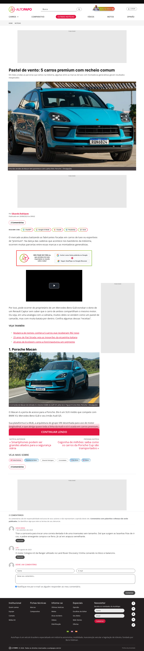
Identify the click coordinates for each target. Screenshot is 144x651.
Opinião (76, 607)
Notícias (18, 23)
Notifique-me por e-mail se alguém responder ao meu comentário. (49, 586)
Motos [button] (110, 17)
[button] (79, 9)
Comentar (129, 593)
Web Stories (77, 620)
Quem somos (14, 607)
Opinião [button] (130, 17)
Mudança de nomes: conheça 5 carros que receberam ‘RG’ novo (46, 332)
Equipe (11, 611)
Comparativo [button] (38, 17)
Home (11, 23)
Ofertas (76, 624)
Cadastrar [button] (100, 621)
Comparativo (35, 611)
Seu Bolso (75, 460)
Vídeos (86, 460)
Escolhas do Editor (31, 460)
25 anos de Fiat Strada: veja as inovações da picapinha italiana (45, 337)
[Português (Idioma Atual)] (68, 631)
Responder (20, 540)
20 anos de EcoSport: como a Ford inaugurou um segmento (44, 341)
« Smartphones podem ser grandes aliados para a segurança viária (30, 445)
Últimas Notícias (58, 607)
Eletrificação (56, 624)
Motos (54, 611)
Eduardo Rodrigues (20, 213)
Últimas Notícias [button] (66, 17)
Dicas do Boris (57, 616)
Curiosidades (62, 460)
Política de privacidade (128, 648)
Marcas (33, 607)
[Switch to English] (72, 631)
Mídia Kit (12, 620)
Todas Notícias (16, 460)
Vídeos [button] (91, 17)
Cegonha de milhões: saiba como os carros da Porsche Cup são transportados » (78, 445)
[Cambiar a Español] (76, 631)
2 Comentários (17, 222)
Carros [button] (13, 17)
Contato (12, 616)
